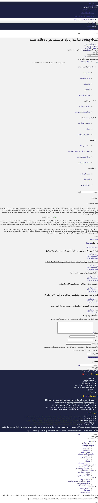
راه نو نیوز (91, 22)
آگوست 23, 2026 (92, 278)
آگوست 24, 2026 (92, 256)
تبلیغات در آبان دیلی (88, 9)
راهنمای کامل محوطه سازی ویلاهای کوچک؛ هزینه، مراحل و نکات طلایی (54, 424)
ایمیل (96, 340)
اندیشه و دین (86, 56)
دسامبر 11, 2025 (92, 46)
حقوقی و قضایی (85, 61)
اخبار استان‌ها (86, 443)
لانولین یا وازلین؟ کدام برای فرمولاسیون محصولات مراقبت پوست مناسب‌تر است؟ (51, 416)
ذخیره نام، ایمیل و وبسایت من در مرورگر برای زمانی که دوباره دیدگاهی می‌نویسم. (70, 347)
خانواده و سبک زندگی (87, 470)
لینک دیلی (91, 486)
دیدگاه (95, 333)
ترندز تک (91, 392)
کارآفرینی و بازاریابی (83, 483)
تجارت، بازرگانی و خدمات (86, 454)
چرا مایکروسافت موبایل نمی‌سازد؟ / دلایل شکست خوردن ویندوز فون (72, 251)
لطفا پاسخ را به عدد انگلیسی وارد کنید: (86, 350)
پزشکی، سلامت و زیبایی (82, 468)
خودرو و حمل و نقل (84, 463)
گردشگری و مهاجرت (83, 475)
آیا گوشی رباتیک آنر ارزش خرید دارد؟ (84, 273)
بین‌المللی (87, 446)
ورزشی (88, 474)
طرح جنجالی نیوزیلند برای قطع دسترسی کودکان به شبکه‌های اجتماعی (71, 262)
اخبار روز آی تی (85, 492)
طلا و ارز (87, 461)
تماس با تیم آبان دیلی (87, 13)
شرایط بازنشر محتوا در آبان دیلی (84, 19)
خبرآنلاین (91, 44)
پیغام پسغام (90, 26)
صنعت (92, 477)
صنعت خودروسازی (84, 484)
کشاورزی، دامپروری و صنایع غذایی (79, 481)
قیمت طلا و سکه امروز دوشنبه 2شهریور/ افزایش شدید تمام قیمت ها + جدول (70, 407)
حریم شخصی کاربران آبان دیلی (84, 16)
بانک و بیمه (87, 456)
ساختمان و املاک (85, 479)
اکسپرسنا (87, 490)
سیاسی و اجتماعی (88, 445)
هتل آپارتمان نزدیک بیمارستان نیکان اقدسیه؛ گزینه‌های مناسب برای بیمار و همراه (51, 420)
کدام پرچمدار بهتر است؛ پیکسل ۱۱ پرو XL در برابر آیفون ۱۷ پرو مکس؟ (71, 295)
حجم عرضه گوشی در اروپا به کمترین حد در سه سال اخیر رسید (74, 306)
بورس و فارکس (85, 457)
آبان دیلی (91, 3)
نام (96, 336)
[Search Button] (79, 33)
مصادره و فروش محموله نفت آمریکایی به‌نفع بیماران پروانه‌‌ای (74, 402)
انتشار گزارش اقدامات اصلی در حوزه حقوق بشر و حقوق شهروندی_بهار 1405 (69, 400)
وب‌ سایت (95, 343)
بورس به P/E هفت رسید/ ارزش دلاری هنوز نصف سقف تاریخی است (72, 405)
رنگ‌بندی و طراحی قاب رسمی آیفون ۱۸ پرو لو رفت (78, 284)
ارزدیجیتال (87, 459)
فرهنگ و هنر (86, 448)
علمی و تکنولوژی (90, 48)
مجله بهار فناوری (85, 488)
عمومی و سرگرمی (84, 472)
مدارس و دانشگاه (84, 466)
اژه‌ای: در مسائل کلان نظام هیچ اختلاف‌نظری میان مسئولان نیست (73, 403)
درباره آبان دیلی (89, 6)
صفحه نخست (93, 59)
